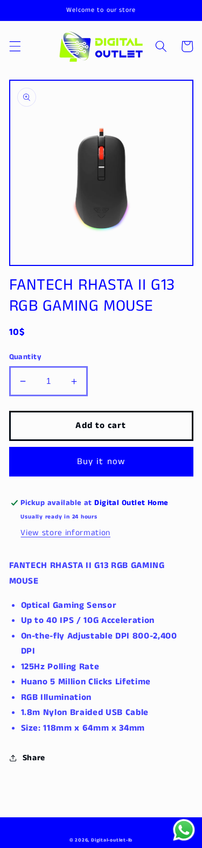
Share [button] (34, 758)
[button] (14, 46)
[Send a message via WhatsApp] (184, 830)
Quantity (25, 357)
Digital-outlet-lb (112, 840)
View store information (65, 533)
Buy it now (101, 461)
